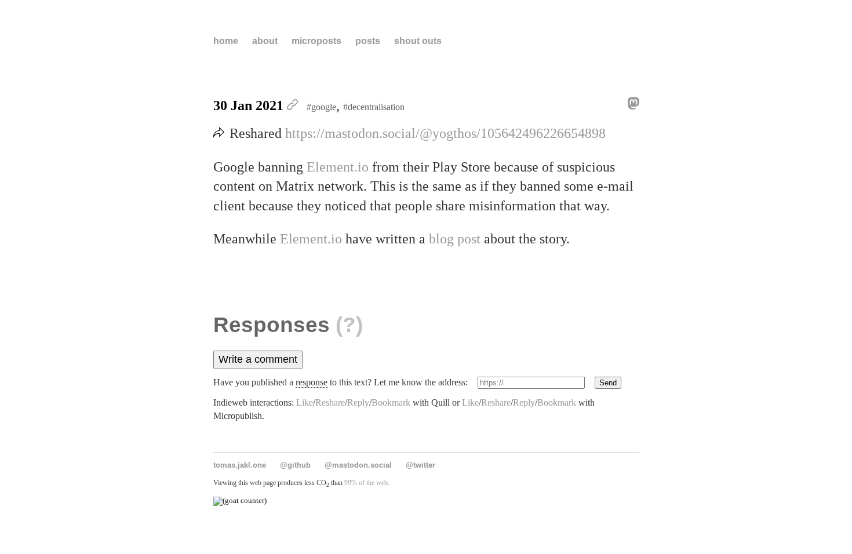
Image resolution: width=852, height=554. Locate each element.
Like (304, 402)
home (225, 41)
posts (367, 41)
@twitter (420, 465)
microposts (316, 41)
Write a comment (258, 359)
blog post (454, 238)
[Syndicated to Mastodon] (630, 106)
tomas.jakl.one (239, 465)
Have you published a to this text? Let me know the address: (340, 382)
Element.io (338, 166)
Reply (358, 402)
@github (295, 465)
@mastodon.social (358, 465)
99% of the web (366, 482)
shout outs (418, 41)
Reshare (330, 402)
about (265, 41)
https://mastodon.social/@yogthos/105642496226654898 (445, 133)
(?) (349, 325)
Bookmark (391, 402)
